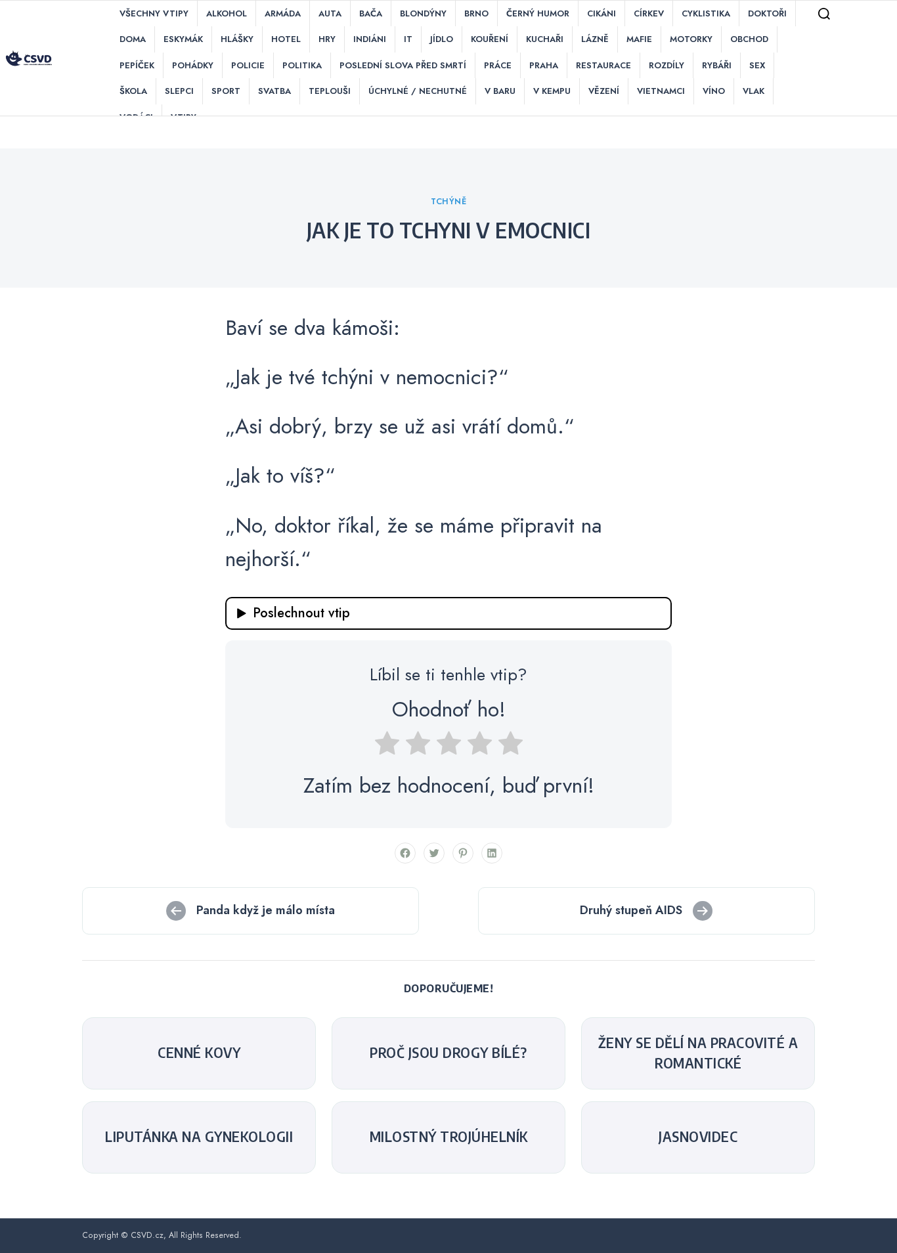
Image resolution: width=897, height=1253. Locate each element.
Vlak (753, 91)
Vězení (603, 91)
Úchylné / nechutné (417, 91)
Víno (714, 91)
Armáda (283, 13)
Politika (302, 65)
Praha (543, 65)
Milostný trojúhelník (449, 1136)
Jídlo (441, 39)
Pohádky (192, 65)
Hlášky (237, 39)
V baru (500, 91)
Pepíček (137, 65)
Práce (498, 65)
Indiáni (369, 39)
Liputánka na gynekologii (199, 1136)
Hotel (286, 39)
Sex (757, 65)
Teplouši (330, 91)
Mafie (639, 39)
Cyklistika (706, 13)
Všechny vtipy (154, 13)
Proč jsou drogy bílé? (448, 1052)
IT (408, 39)
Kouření (489, 39)
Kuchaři (544, 39)
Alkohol (226, 13)
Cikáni (601, 13)
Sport (225, 91)
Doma (133, 39)
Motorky (691, 39)
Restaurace (603, 65)
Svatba (274, 91)
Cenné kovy (199, 1052)
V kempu (552, 91)
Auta (329, 13)
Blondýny (423, 13)
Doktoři (767, 13)
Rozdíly (666, 65)
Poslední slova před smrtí (402, 65)
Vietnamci (661, 91)
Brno (476, 13)
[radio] (387, 747)
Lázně (595, 39)
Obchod (749, 39)
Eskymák (183, 39)
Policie (248, 65)
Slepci (179, 91)
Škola (133, 91)
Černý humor (537, 13)
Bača (370, 13)
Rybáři (717, 65)
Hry (327, 39)
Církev (649, 13)
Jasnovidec (698, 1136)
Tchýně (448, 202)
